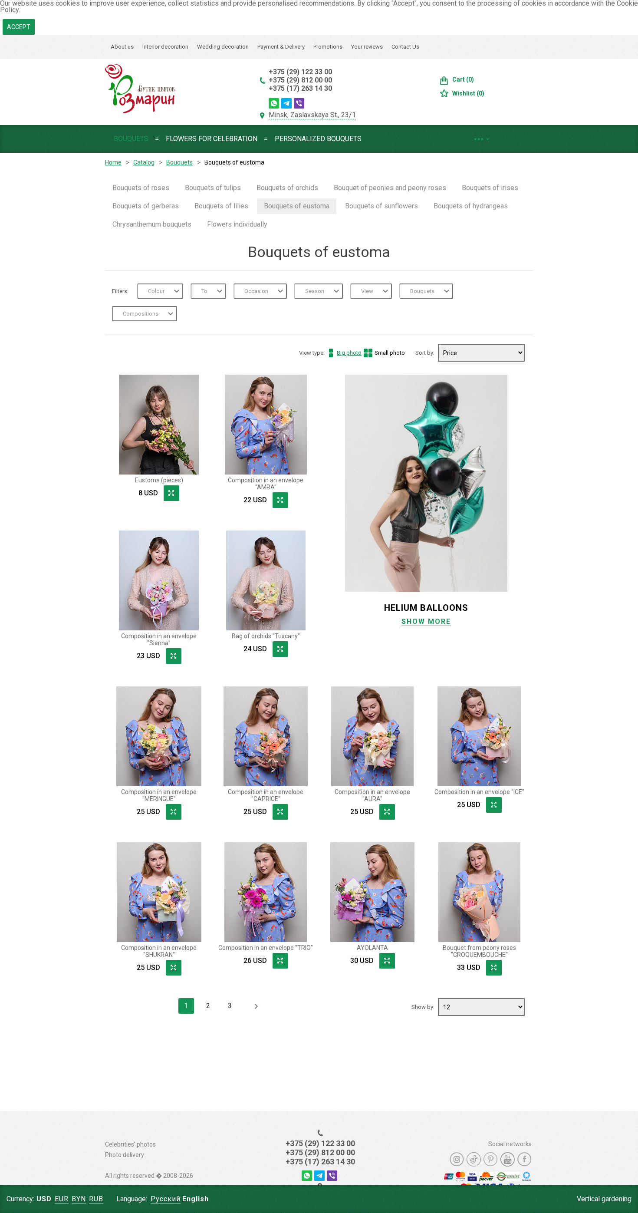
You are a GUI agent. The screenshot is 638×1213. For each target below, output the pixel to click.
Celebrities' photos (130, 1144)
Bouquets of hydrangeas (471, 206)
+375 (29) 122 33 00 (300, 72)
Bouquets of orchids (287, 188)
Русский (166, 1199)
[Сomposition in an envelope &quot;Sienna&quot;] (159, 580)
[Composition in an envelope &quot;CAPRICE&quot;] (266, 736)
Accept (18, 26)
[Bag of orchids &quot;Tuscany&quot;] (266, 580)
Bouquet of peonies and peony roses (390, 188)
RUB (96, 1199)
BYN (79, 1199)
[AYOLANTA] (372, 892)
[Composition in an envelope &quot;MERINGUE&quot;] (159, 736)
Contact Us (405, 46)
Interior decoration (165, 46)
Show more (426, 621)
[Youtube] (507, 1159)
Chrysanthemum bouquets (151, 224)
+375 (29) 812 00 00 (300, 80)
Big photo (349, 352)
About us (122, 46)
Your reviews (367, 46)
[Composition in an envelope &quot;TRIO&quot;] (266, 892)
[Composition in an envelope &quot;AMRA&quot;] (266, 425)
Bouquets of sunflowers (381, 206)
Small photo (390, 352)
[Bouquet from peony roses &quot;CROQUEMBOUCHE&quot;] (479, 892)
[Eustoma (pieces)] (159, 425)
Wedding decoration (223, 46)
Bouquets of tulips (213, 188)
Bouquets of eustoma (296, 206)
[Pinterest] (490, 1159)
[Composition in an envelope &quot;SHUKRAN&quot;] (159, 892)
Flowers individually (237, 224)
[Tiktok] (474, 1159)
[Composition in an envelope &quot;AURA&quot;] (372, 736)
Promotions (327, 46)
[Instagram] (457, 1159)
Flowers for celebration (211, 139)
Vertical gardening (604, 1199)
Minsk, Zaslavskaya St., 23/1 (312, 115)
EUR (62, 1199)
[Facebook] (524, 1159)
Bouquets (131, 139)
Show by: (423, 1007)
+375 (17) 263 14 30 (300, 88)
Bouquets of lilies (221, 206)
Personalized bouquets (318, 139)
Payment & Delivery (281, 46)
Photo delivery (124, 1154)
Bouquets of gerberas (145, 206)
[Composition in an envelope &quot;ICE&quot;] (479, 736)
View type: (352, 352)
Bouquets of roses (140, 188)
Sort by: (425, 352)
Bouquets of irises (490, 188)
